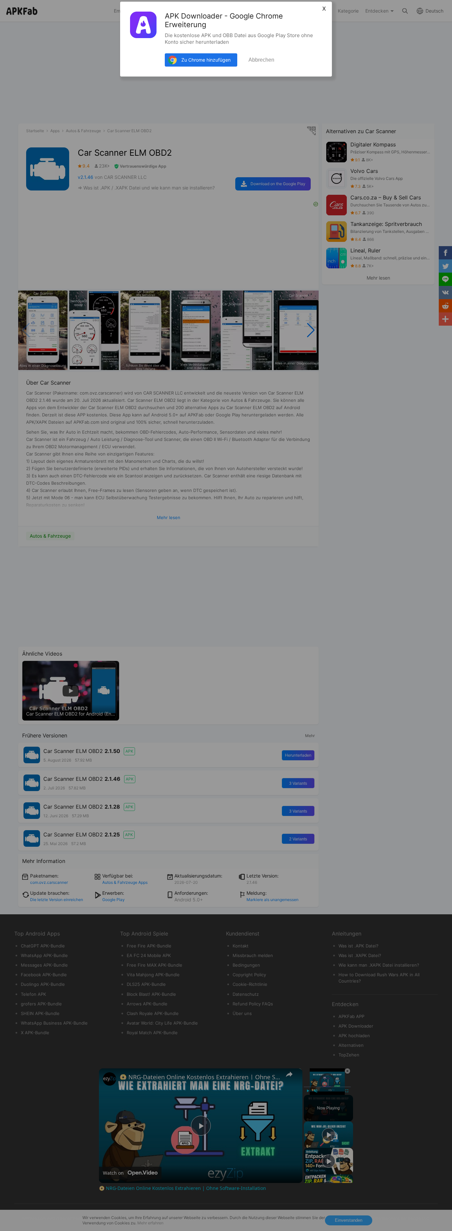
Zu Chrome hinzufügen (206, 60)
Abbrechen (261, 60)
